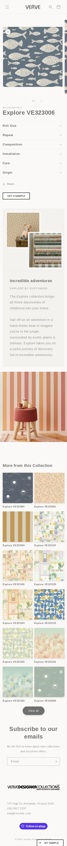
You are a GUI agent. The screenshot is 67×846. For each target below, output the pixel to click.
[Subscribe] (56, 761)
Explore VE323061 (45, 506)
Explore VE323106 (14, 584)
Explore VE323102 (14, 662)
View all (33, 710)
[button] (7, 7)
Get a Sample (16, 196)
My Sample (51, 842)
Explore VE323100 (14, 700)
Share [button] (10, 183)
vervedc (28, 839)
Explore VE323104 (14, 623)
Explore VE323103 (45, 623)
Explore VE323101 (45, 662)
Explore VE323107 (45, 545)
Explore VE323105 (45, 584)
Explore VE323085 (14, 506)
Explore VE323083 (45, 700)
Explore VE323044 (14, 545)
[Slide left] (26, 101)
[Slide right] (41, 101)
